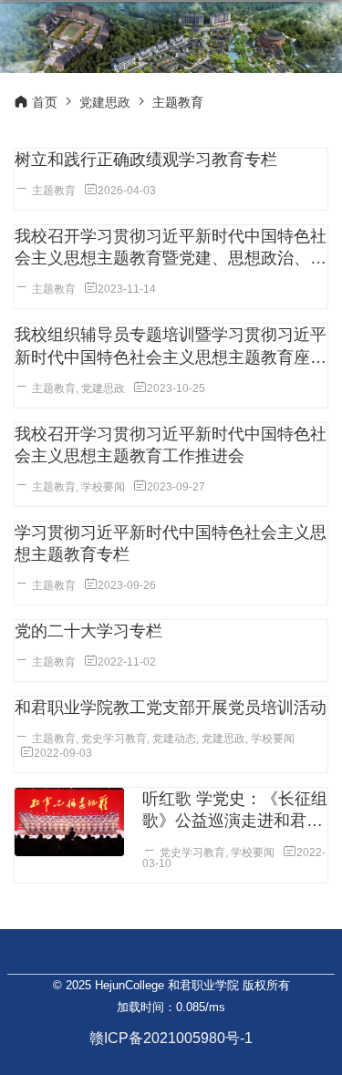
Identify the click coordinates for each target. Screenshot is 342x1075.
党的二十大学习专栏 (88, 631)
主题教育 (54, 190)
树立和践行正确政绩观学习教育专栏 (146, 159)
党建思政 (104, 102)
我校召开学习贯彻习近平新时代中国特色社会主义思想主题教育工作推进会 (170, 445)
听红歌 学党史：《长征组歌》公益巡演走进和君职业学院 (234, 811)
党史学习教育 (114, 738)
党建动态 (174, 738)
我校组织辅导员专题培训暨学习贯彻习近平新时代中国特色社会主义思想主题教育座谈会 (170, 346)
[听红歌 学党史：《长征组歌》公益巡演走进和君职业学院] (69, 822)
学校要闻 (103, 487)
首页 (44, 102)
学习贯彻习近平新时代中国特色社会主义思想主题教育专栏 (170, 543)
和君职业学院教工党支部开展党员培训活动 (170, 707)
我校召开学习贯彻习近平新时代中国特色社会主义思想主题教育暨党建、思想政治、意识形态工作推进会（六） (170, 248)
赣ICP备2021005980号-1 (171, 1038)
